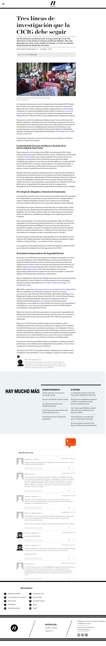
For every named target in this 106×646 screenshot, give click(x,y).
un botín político (29, 157)
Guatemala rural (38, 594)
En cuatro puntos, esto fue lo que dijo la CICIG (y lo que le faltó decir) (84, 424)
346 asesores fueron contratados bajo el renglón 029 (54, 289)
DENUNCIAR (38, 468)
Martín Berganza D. (29, 49)
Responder (29, 468)
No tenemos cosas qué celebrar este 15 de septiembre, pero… (55, 411)
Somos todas (12, 601)
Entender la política (14, 594)
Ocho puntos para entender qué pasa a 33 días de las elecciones (82, 418)
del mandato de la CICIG (65, 131)
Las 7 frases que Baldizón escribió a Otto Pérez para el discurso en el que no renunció (83, 410)
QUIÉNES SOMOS (51, 627)
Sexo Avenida (37, 597)
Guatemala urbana (14, 608)
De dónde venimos (39, 601)
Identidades (12, 604)
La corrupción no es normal (16, 597)
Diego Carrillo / (33, 533)
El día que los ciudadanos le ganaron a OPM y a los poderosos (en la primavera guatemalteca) (84, 401)
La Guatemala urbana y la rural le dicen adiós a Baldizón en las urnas (83, 394)
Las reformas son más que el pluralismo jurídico (52, 405)
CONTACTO (49, 631)
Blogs (35, 604)
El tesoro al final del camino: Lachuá (55, 399)
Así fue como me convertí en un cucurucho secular (53, 394)
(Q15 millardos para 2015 (32, 269)
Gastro (35, 608)
